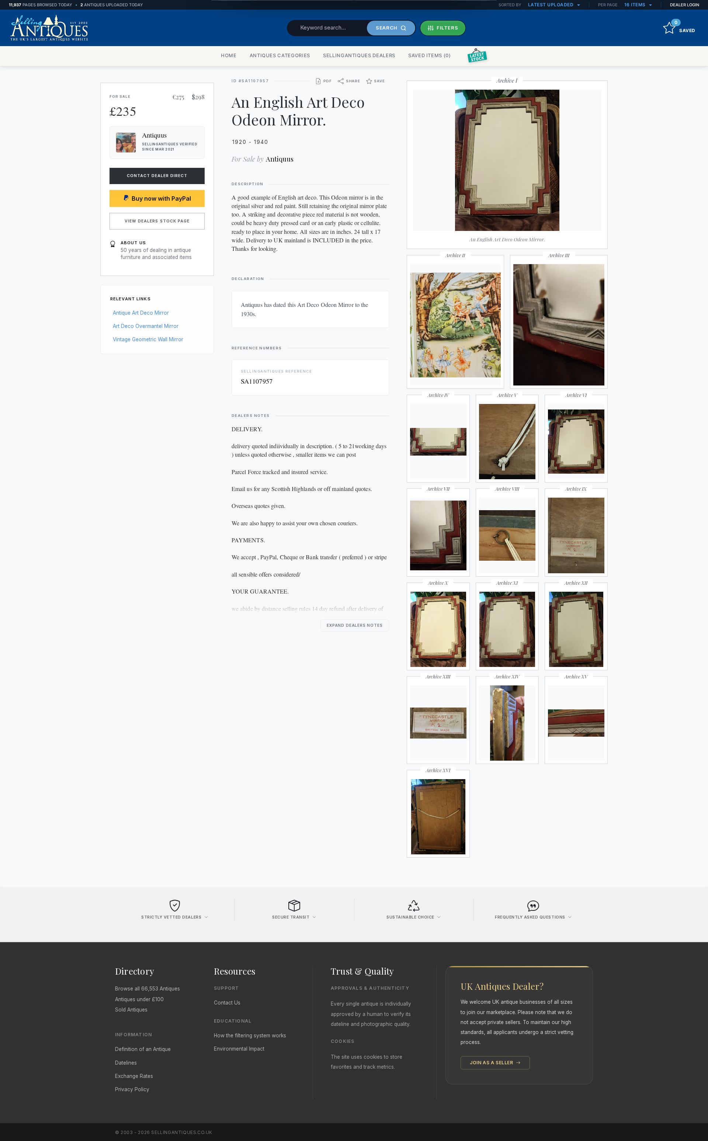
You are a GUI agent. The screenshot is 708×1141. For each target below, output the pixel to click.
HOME (229, 55)
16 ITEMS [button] (635, 4)
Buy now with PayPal (161, 198)
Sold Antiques (131, 1010)
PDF (327, 81)
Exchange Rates (134, 1076)
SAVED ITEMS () (429, 55)
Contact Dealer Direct (157, 175)
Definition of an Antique (143, 1049)
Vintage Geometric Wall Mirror (148, 339)
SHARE (353, 81)
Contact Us (227, 1003)
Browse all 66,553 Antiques (147, 989)
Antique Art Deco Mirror (141, 313)
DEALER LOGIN (684, 4)
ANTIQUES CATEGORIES (280, 55)
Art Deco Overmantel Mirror (145, 326)
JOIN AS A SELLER (492, 1062)
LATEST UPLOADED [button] (551, 4)
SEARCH (387, 28)
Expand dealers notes (355, 625)
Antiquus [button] (154, 135)
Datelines (126, 1063)
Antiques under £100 (139, 999)
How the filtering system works (250, 1035)
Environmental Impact (239, 1049)
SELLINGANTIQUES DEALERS (359, 55)
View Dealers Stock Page (157, 221)
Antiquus (280, 158)
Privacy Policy (132, 1089)
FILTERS (447, 28)
